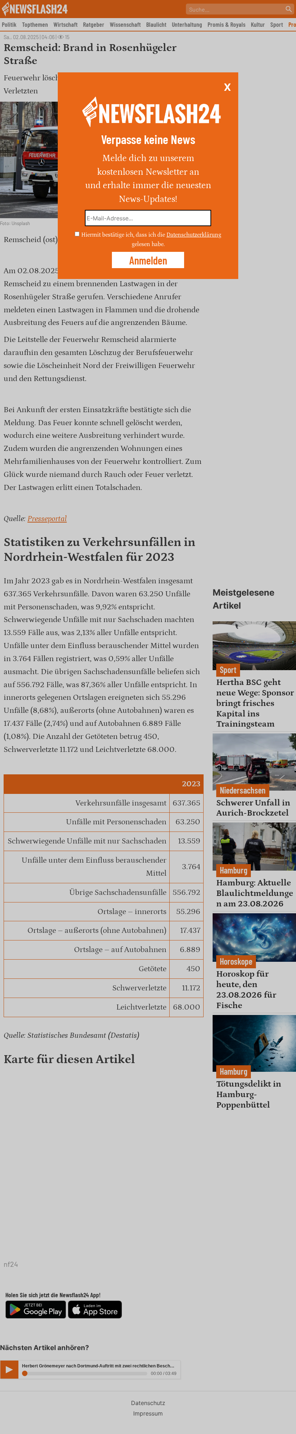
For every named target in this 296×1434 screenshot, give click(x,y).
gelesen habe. (148, 244)
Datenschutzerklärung (193, 235)
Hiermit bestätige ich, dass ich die (123, 235)
